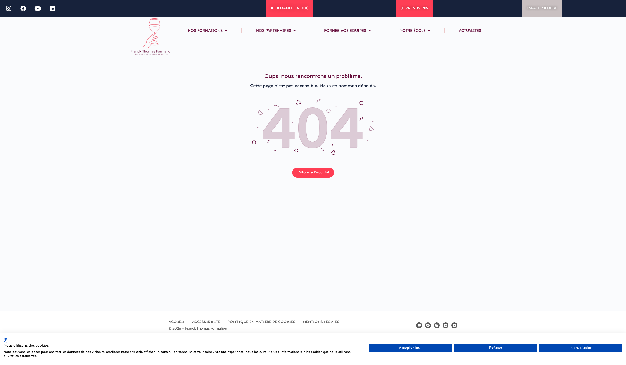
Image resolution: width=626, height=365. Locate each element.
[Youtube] (38, 8)
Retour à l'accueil (313, 172)
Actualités (470, 31)
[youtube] (454, 325)
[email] (419, 325)
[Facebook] (23, 8)
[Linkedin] (52, 8)
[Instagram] (8, 8)
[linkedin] (445, 325)
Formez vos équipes (345, 31)
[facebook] (428, 325)
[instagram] (437, 325)
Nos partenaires (273, 31)
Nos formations (205, 31)
